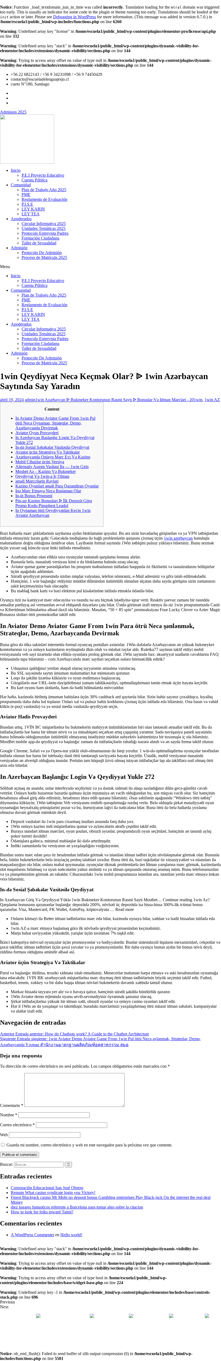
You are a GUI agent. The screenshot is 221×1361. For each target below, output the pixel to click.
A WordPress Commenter (32, 1234)
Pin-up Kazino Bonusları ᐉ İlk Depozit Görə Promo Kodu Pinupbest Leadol (53, 503)
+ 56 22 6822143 (112, 1316)
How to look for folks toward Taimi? (42, 1212)
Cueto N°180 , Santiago (62, 1316)
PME (26, 194)
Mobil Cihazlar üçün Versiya (39, 461)
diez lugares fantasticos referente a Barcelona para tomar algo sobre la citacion (77, 1207)
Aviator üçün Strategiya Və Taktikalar (47, 452)
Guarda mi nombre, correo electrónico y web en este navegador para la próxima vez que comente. (89, 1145)
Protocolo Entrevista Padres (45, 233)
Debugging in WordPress (74, 17)
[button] (110, 266)
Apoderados (21, 218)
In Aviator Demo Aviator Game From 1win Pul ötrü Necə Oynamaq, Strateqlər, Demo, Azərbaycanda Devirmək (55, 423)
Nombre (8, 1115)
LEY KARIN (33, 209)
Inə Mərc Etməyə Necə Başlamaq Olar (48, 491)
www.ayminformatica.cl (133, 1339)
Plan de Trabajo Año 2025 (44, 189)
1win (198, 399)
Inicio (15, 170)
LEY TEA (31, 214)
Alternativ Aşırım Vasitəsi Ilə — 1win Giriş (52, 466)
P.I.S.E (27, 204)
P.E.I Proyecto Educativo (43, 175)
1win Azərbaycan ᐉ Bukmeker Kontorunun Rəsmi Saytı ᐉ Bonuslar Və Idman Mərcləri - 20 (114, 399)
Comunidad (21, 185)
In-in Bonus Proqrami (33, 495)
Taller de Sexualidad (39, 243)
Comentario (11, 1105)
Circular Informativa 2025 (44, 223)
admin (30, 399)
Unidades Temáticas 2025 (43, 228)
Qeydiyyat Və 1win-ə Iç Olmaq (42, 476)
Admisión (19, 247)
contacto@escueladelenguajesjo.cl (111, 1321)
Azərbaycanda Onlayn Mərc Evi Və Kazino (52, 457)
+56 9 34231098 (151, 1316)
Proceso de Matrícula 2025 (44, 257)
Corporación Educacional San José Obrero (47, 1187)
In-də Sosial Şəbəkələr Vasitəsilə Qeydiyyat (52, 447)
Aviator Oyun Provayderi (36, 432)
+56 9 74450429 (188, 1316)
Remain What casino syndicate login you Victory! (53, 1192)
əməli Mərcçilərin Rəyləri (36, 481)
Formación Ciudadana (40, 238)
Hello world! (71, 1234)
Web (4, 1134)
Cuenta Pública (34, 180)
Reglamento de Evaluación (44, 199)
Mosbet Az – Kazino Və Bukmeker (45, 471)
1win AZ (212, 399)
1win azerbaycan (178, 538)
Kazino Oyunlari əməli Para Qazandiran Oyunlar (57, 486)
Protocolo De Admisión (42, 252)
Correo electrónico (17, 1125)
